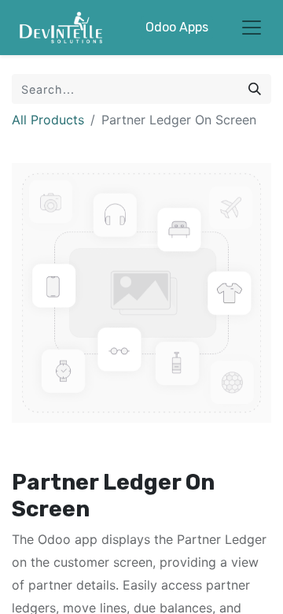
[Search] (254, 89)
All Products (48, 120)
